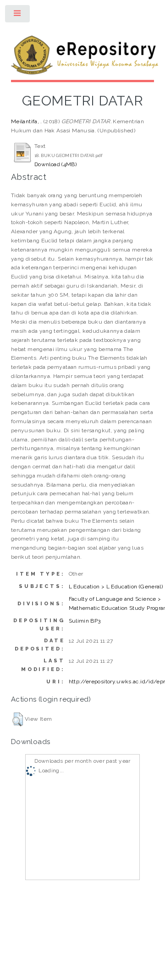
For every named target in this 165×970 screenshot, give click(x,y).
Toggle (18, 15)
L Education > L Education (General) (116, 586)
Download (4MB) (55, 164)
